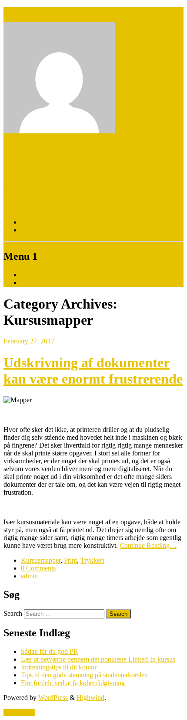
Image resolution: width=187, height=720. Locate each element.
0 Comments (38, 568)
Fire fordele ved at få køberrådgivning (73, 682)
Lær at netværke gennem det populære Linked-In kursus (98, 659)
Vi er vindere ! (40, 282)
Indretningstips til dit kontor (59, 667)
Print (70, 560)
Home (29, 274)
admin (29, 576)
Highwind (90, 697)
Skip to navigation (28, 10)
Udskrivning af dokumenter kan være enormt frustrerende (93, 371)
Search (12, 613)
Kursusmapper (40, 560)
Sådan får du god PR (49, 651)
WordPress (53, 697)
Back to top (19, 712)
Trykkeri (92, 560)
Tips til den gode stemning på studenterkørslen (84, 675)
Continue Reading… (148, 545)
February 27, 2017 (28, 341)
